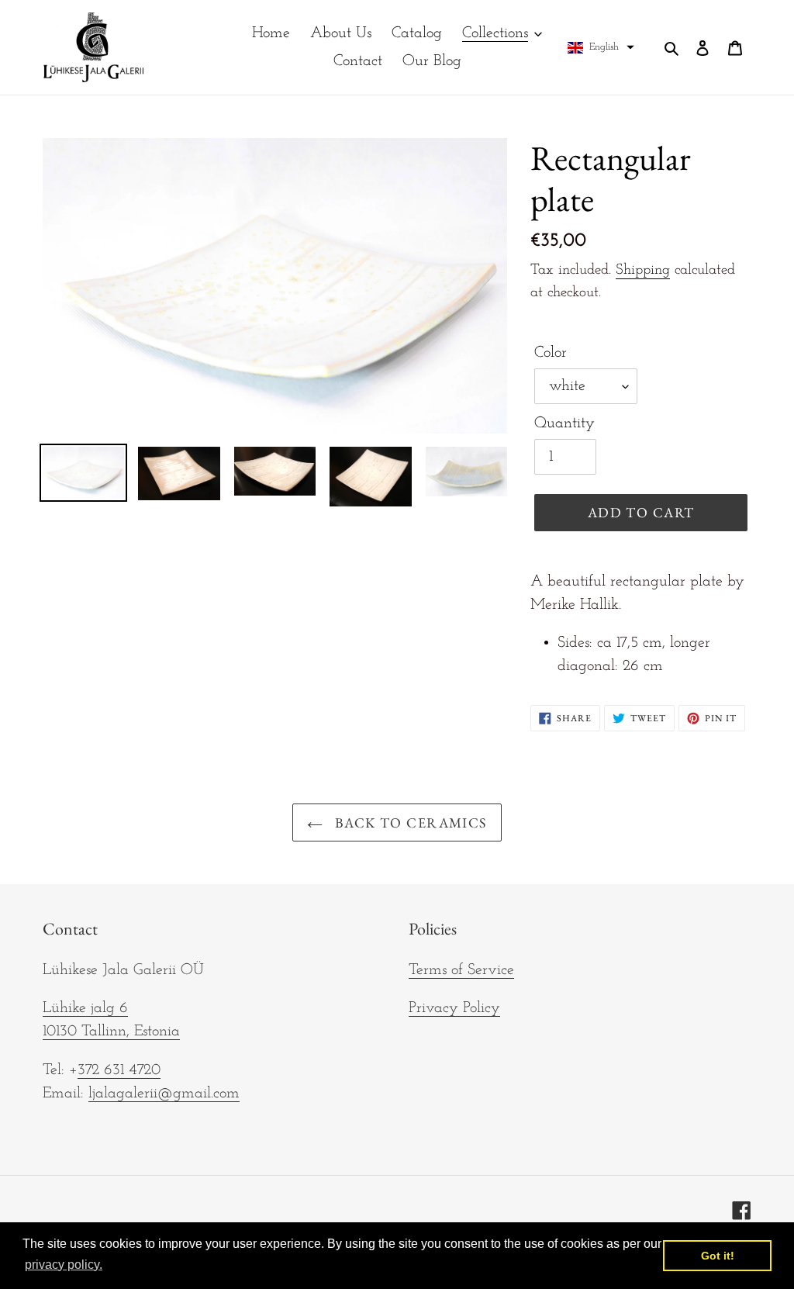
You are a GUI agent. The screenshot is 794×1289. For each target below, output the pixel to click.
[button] (601, 47)
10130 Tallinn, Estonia (111, 1031)
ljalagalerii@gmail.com (164, 1093)
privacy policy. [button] (63, 1264)
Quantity (564, 423)
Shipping (643, 270)
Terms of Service (461, 970)
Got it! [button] (717, 1255)
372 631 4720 (119, 1070)
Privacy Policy (454, 1008)
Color (550, 353)
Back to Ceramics (408, 822)
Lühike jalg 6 (85, 1008)
